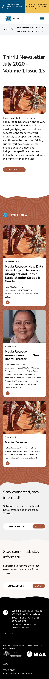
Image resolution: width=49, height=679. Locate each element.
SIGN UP (39, 526)
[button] (42, 18)
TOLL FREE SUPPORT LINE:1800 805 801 (25, 619)
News (5, 29)
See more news (12, 170)
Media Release (16, 442)
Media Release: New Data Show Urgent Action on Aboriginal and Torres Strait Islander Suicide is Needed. (24, 273)
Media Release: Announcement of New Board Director (22, 355)
